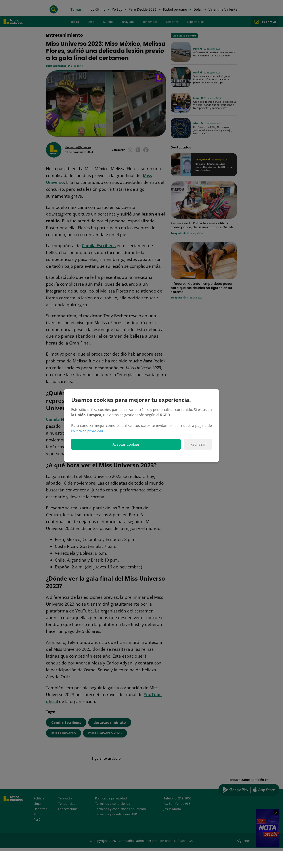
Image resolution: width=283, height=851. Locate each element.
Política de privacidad (87, 431)
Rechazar (198, 444)
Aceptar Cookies (126, 444)
